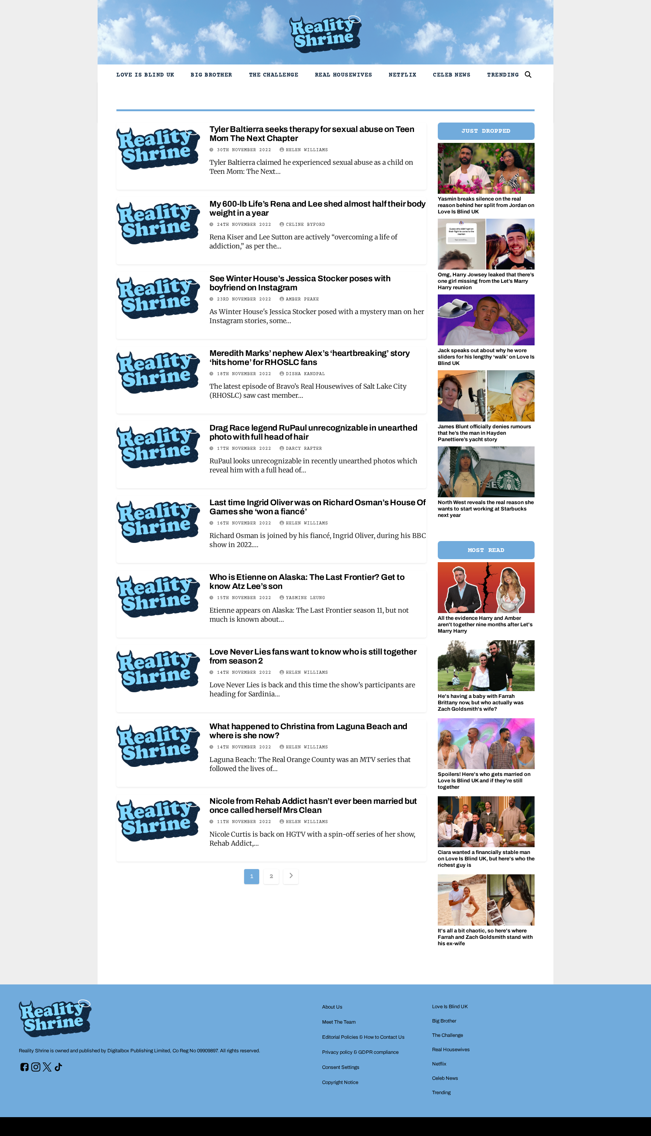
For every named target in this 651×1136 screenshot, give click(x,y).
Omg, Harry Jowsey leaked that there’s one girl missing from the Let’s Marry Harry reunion (486, 281)
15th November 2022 (245, 598)
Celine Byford (305, 224)
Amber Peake (302, 299)
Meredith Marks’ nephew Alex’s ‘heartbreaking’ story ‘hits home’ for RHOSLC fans (309, 358)
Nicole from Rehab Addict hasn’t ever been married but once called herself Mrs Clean (313, 806)
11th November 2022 (245, 822)
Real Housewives (344, 75)
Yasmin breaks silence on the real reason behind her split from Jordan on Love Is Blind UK (486, 205)
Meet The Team (339, 1022)
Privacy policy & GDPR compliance (360, 1052)
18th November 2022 (245, 374)
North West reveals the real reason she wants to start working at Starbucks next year (486, 509)
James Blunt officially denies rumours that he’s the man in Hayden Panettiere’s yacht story (484, 433)
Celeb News (452, 75)
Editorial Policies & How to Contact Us (363, 1037)
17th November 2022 (245, 448)
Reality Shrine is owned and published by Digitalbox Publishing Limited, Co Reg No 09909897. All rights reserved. (139, 1050)
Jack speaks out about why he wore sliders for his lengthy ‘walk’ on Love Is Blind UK (486, 357)
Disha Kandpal (305, 374)
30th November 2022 (245, 150)
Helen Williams (307, 150)
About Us (332, 1007)
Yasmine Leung (305, 598)
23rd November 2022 (245, 299)
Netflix (403, 75)
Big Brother (211, 75)
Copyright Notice (340, 1082)
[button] (528, 75)
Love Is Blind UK (145, 75)
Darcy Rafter (304, 448)
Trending (503, 75)
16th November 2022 (245, 523)
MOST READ (486, 550)
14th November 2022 (245, 672)
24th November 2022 (245, 224)
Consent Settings (340, 1067)
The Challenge (274, 75)
